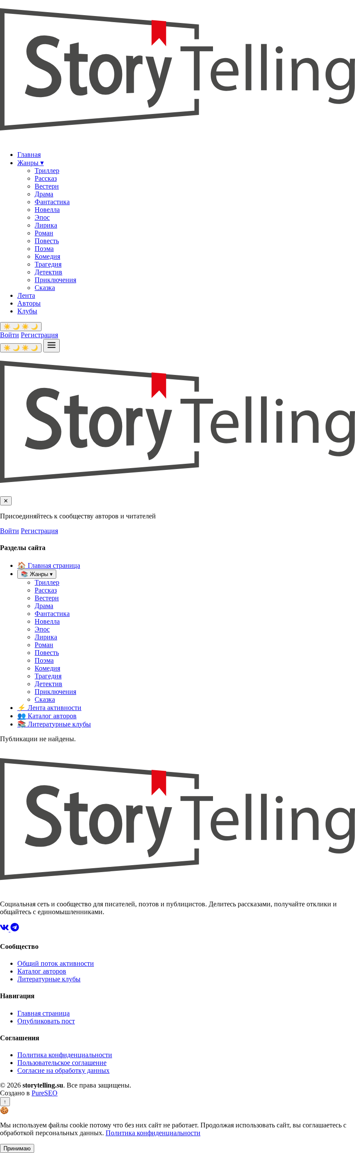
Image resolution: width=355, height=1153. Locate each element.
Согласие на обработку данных (63, 1070)
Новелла (47, 209)
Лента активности (49, 707)
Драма (44, 194)
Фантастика (52, 201)
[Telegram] (14, 929)
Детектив (48, 272)
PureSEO (45, 1093)
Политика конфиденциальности (64, 1055)
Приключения (55, 279)
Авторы (29, 303)
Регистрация (39, 335)
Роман (44, 233)
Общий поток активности (55, 963)
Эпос (42, 217)
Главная (29, 154)
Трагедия (48, 264)
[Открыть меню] (51, 345)
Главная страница (48, 565)
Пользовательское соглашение (61, 1062)
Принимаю (17, 1148)
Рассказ (46, 178)
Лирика (46, 225)
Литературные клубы (54, 724)
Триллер (47, 170)
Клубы (27, 311)
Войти (9, 335)
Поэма (44, 248)
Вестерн (47, 186)
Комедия (47, 256)
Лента (26, 295)
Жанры (30, 162)
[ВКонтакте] (5, 929)
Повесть (47, 240)
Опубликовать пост (46, 1021)
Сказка (45, 287)
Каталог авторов (47, 716)
